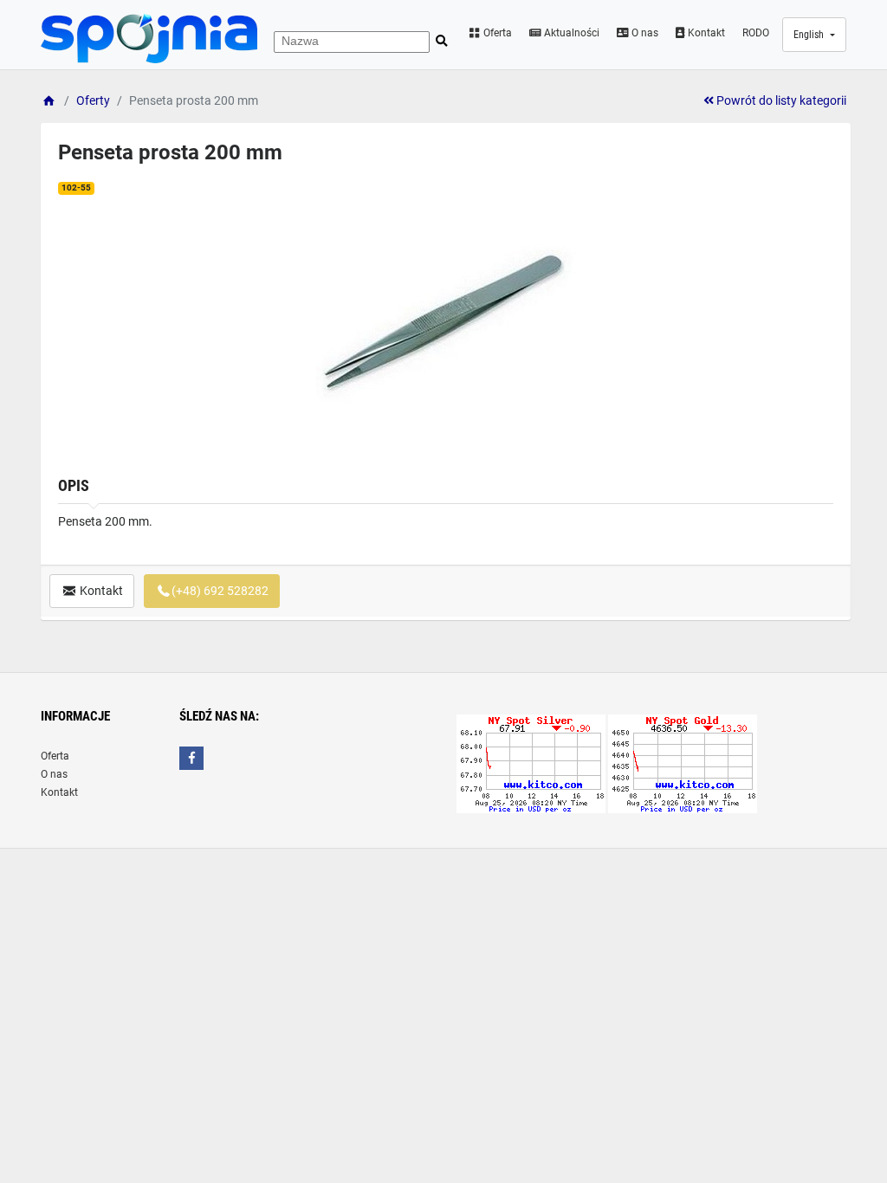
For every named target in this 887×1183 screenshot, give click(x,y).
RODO (755, 33)
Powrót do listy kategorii (780, 100)
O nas (643, 33)
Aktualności (570, 33)
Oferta (496, 33)
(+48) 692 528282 (220, 591)
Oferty (93, 100)
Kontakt (705, 33)
